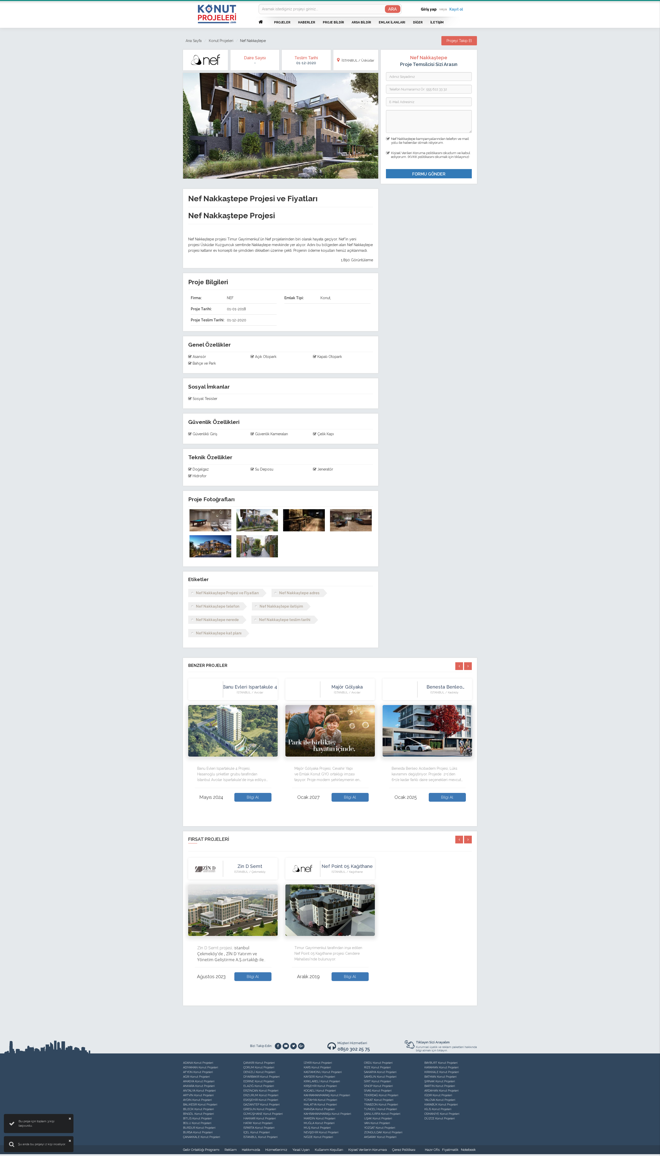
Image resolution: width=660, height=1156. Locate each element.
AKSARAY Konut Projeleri (380, 1137)
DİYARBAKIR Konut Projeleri (261, 1076)
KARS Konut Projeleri (317, 1067)
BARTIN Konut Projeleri (439, 1086)
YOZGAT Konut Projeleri (379, 1127)
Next (475, 747)
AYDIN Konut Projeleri (197, 1100)
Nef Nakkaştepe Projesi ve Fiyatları (227, 593)
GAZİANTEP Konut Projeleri (261, 1104)
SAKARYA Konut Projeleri (380, 1072)
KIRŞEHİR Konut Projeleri (320, 1086)
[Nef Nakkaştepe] (210, 520)
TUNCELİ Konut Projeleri (380, 1109)
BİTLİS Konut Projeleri (197, 1118)
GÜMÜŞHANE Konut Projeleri (263, 1114)
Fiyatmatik (450, 1150)
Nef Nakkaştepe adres (299, 593)
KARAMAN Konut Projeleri (441, 1067)
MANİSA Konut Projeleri (319, 1109)
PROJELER (282, 22)
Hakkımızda (251, 1150)
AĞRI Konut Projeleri (196, 1076)
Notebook (468, 1150)
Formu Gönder (429, 174)
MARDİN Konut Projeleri (319, 1118)
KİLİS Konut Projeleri (437, 1109)
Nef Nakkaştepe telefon (217, 606)
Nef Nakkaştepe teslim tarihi (284, 620)
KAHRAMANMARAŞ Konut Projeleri (327, 1095)
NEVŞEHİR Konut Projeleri (321, 1132)
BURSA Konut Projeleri (198, 1132)
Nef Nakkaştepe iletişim (281, 606)
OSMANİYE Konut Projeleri (441, 1114)
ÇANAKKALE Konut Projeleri (201, 1137)
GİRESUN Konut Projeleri (259, 1109)
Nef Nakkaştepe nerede (217, 620)
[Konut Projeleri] (217, 13)
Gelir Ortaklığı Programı (201, 1150)
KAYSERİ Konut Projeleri (319, 1076)
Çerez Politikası (403, 1150)
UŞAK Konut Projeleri (378, 1118)
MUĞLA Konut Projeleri (319, 1123)
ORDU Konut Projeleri (378, 1063)
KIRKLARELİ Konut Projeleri (322, 1081)
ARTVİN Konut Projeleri (198, 1095)
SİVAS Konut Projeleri (378, 1090)
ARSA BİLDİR (361, 22)
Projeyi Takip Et (459, 41)
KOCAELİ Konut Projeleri (320, 1090)
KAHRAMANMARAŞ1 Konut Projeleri (327, 1114)
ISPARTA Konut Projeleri (259, 1127)
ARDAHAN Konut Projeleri (441, 1090)
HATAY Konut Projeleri (258, 1123)
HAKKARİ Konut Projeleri (259, 1118)
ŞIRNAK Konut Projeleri (439, 1081)
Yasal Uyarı (301, 1150)
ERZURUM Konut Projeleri (260, 1095)
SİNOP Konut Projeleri (378, 1086)
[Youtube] (286, 1046)
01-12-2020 (306, 63)
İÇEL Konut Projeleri (256, 1132)
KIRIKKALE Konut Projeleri (441, 1072)
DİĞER (418, 22)
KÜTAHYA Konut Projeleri (320, 1100)
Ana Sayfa (194, 41)
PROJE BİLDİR (333, 22)
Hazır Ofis (432, 1150)
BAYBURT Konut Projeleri (441, 1063)
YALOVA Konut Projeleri (439, 1100)
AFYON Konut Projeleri (198, 1072)
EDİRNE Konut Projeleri (258, 1081)
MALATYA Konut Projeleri (320, 1104)
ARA (392, 9)
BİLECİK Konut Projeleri (198, 1109)
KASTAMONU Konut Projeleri (323, 1072)
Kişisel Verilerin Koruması (367, 1150)
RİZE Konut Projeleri (377, 1067)
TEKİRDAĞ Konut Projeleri (381, 1095)
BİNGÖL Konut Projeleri (198, 1114)
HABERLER (306, 22)
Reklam (231, 1150)
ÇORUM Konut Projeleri (258, 1067)
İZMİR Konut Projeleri (318, 1063)
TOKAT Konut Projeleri (378, 1100)
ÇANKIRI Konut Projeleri (259, 1063)
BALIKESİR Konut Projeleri (200, 1104)
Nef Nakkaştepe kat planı (219, 633)
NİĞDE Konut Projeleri (318, 1137)
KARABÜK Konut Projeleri (441, 1104)
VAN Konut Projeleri (377, 1123)
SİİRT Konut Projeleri (377, 1081)
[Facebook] (278, 1046)
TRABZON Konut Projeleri (381, 1104)
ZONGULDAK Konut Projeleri (383, 1132)
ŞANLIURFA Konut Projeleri (382, 1114)
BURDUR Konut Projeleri (199, 1127)
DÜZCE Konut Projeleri (439, 1118)
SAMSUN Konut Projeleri (380, 1076)
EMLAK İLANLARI (392, 22)
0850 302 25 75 (353, 1049)
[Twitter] (293, 1046)
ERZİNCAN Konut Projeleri (260, 1090)
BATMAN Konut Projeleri (440, 1076)
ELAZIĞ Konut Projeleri (258, 1086)
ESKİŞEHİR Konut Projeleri (260, 1100)
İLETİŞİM (437, 22)
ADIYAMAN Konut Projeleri (200, 1067)
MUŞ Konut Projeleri (317, 1127)
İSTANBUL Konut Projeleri (260, 1137)
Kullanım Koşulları (329, 1150)
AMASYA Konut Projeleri (198, 1081)
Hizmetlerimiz (276, 1150)
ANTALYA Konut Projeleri (199, 1090)
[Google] (301, 1046)
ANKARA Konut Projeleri (199, 1086)
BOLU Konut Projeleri (197, 1123)
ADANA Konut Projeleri (198, 1063)
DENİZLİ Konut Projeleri (259, 1072)
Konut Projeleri (221, 41)
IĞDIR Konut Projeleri (438, 1095)
